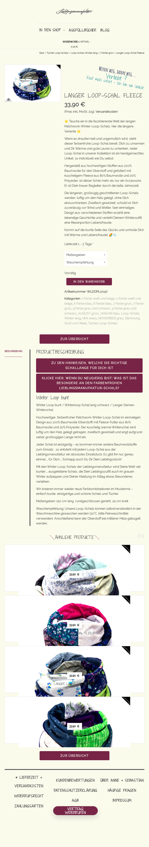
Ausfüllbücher (82, 30)
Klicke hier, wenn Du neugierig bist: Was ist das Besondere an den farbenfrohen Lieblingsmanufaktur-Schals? (89, 383)
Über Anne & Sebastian (122, 780)
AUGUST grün (88, 313)
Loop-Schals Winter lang (84, 53)
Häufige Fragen (122, 790)
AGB (75, 800)
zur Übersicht (74, 339)
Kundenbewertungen (75, 780)
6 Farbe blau (83, 303)
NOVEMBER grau (110, 318)
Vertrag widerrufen (75, 810)
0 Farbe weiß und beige (98, 298)
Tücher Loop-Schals (57, 53)
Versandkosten (106, 111)
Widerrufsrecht (29, 795)
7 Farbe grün (106, 53)
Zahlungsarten (29, 806)
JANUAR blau (110, 313)
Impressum (122, 800)
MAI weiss (89, 318)
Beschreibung (14, 351)
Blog (105, 30)
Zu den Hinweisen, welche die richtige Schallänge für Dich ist (89, 365)
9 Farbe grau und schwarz (91, 308)
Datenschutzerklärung (76, 790)
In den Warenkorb (89, 281)
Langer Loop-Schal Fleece (74, 582)
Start (41, 53)
